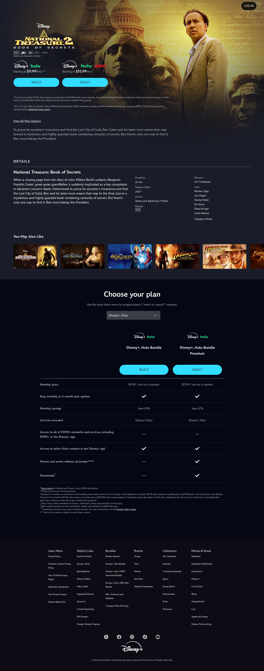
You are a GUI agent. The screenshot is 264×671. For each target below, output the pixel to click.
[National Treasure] (35, 256)
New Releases (83, 571)
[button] (89, 551)
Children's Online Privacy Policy (59, 566)
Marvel (137, 571)
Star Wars (138, 579)
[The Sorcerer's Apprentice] (130, 256)
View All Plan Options (27, 121)
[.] (106, 637)
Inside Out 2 (196, 571)
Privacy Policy (54, 556)
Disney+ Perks (83, 564)
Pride (165, 601)
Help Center (82, 586)
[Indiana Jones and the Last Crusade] (224, 256)
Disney (137, 556)
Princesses (167, 609)
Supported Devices (85, 594)
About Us (81, 601)
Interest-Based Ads (57, 602)
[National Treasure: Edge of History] (83, 256)
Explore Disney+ (84, 556)
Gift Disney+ (82, 616)
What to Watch (84, 579)
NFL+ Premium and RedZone (114, 596)
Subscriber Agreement (58, 587)
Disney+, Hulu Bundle (116, 564)
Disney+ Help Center (126, 509)
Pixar (136, 564)
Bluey (193, 594)
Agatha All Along (199, 616)
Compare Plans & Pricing (117, 606)
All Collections (169, 556)
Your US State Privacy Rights (58, 577)
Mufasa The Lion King (201, 624)
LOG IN (249, 6)
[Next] (257, 256)
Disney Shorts (169, 586)
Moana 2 (195, 579)
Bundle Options (113, 556)
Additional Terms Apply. (39, 109)
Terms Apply (47, 488)
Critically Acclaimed (172, 571)
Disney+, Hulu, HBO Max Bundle (117, 585)
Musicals (167, 564)
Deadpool (196, 556)
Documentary (169, 594)
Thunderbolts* (198, 601)
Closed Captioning (85, 609)
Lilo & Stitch (196, 586)
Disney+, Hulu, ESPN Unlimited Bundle (115, 573)
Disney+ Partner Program (88, 624)
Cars (193, 609)
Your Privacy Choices (57, 594)
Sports (165, 579)
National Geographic (143, 586)
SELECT (36, 82)
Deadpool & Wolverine (201, 564)
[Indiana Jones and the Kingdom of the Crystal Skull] (177, 256)
